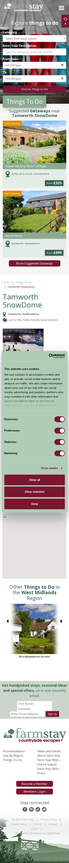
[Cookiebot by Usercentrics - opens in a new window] (49, 356)
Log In (34, 828)
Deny (34, 503)
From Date (10, 59)
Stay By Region (13, 756)
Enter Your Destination (19, 45)
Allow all (34, 479)
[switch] (59, 431)
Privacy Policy (48, 819)
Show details (49, 468)
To (5, 72)
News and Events (49, 751)
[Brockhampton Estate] (34, 629)
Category (10, 32)
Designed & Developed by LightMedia (37, 833)
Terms (37, 824)
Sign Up (52, 714)
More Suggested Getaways (34, 263)
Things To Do (23, 282)
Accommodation (14, 751)
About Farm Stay (48, 756)
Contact (53, 824)
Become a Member (34, 784)
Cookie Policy (19, 824)
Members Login (34, 791)
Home (6, 282)
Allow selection (34, 491)
